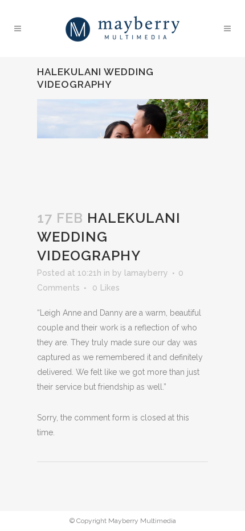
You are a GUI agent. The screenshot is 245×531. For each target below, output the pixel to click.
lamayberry (146, 272)
